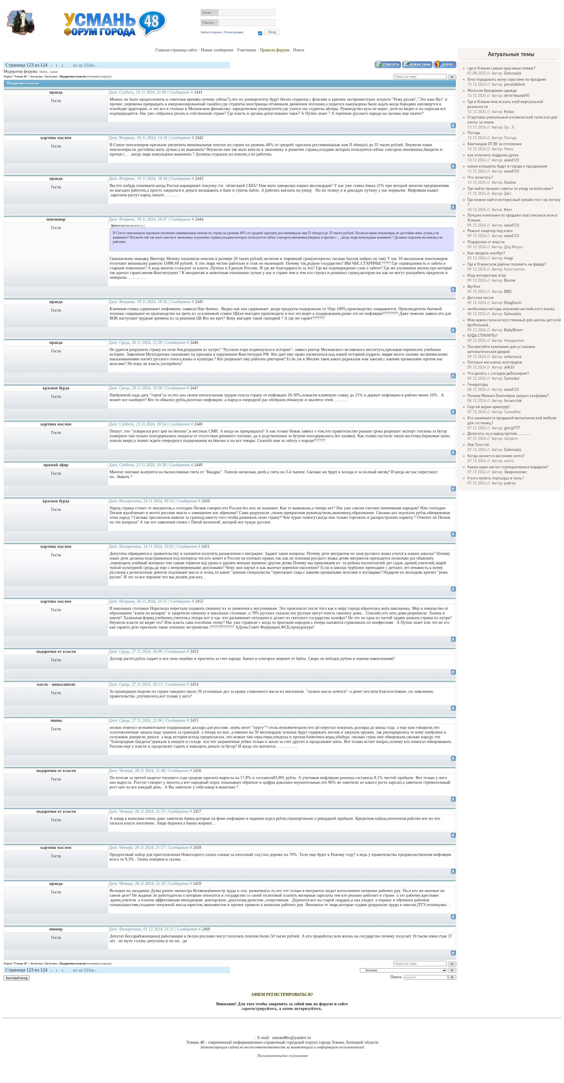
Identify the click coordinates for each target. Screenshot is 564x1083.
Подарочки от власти (72, 76)
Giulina (510, 182)
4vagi (508, 257)
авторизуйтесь (307, 1008)
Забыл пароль (211, 32)
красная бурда (56, 388)
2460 (206, 929)
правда (56, 92)
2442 (199, 138)
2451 (206, 546)
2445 (199, 302)
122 (80, 65)
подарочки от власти (56, 651)
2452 (199, 601)
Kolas (509, 111)
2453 (194, 651)
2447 (194, 388)
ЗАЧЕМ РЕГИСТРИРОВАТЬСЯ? (282, 994)
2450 (206, 501)
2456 (197, 770)
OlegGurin (512, 302)
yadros (510, 482)
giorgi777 (512, 427)
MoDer (43, 71)
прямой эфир (55, 465)
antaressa (512, 356)
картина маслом (56, 138)
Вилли (510, 280)
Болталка (37, 76)
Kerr (508, 209)
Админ (54, 71)
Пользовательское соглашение (282, 1055)
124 (92, 65)
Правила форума (274, 50)
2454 (194, 684)
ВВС (508, 291)
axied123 (511, 159)
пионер (56, 929)
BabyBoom (513, 329)
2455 (194, 720)
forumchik (513, 400)
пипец (56, 720)
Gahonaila (512, 72)
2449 (198, 465)
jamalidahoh (514, 84)
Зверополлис (515, 471)
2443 (199, 178)
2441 (198, 92)
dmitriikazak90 (516, 95)
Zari (507, 193)
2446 (194, 342)
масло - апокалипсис (56, 684)
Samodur (512, 378)
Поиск (298, 50)
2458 (197, 847)
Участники (246, 50)
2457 (197, 811)
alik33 (509, 366)
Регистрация (233, 32)
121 (75, 65)
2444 (199, 219)
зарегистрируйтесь (259, 1008)
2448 (198, 424)
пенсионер (56, 219)
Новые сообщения (217, 50)
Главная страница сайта (176, 50)
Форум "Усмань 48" (16, 76)
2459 (197, 883)
